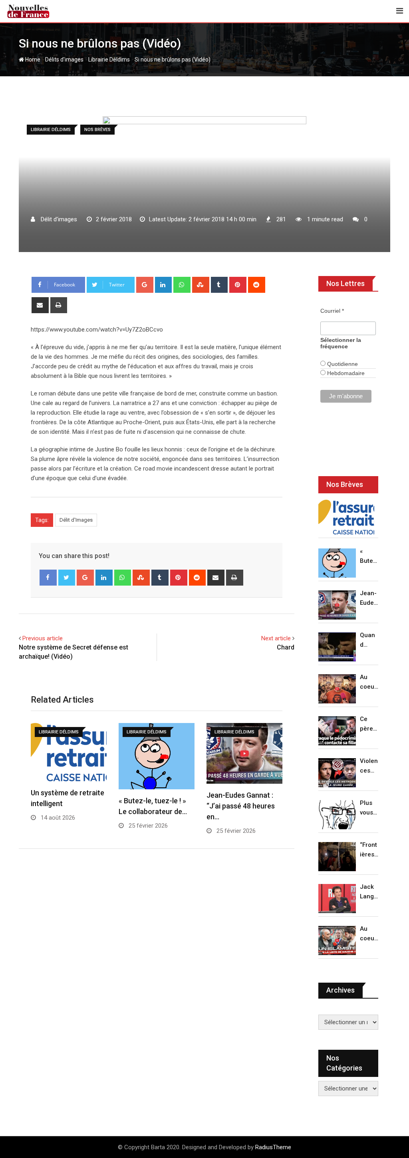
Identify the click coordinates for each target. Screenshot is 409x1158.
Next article (276, 638)
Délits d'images (64, 59)
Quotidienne (342, 364)
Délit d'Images (76, 520)
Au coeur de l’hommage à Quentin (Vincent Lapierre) (369, 682)
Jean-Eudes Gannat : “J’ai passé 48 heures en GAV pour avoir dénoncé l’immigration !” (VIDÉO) (369, 599)
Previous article (42, 638)
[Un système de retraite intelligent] (346, 517)
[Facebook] (48, 578)
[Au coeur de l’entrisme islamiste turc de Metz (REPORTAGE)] (337, 940)
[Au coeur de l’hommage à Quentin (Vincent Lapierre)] (337, 688)
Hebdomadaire (345, 373)
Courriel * (332, 311)
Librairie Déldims (109, 59)
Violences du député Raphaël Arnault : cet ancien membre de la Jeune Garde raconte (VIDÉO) (369, 766)
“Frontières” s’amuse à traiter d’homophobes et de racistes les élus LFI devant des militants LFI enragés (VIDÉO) (369, 850)
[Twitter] (66, 578)
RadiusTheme (273, 1147)
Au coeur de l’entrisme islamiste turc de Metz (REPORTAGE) (369, 934)
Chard (285, 647)
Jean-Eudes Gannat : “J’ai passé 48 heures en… (240, 806)
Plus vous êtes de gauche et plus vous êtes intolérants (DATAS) (369, 808)
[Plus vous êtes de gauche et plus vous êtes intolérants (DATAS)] (337, 814)
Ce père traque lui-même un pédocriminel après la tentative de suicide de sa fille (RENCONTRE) (369, 724)
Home (32, 59)
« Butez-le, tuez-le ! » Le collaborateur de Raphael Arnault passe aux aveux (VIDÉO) (369, 557)
